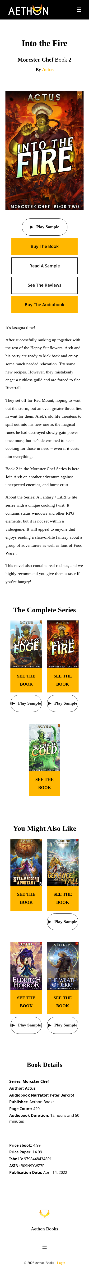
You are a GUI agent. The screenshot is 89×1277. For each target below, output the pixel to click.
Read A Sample (44, 266)
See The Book (26, 680)
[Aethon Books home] (44, 1214)
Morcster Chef (36, 1081)
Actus (48, 69)
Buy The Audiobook (44, 304)
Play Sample (47, 226)
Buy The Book (45, 246)
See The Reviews (44, 285)
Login (61, 1263)
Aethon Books (44, 1228)
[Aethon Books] (28, 10)
